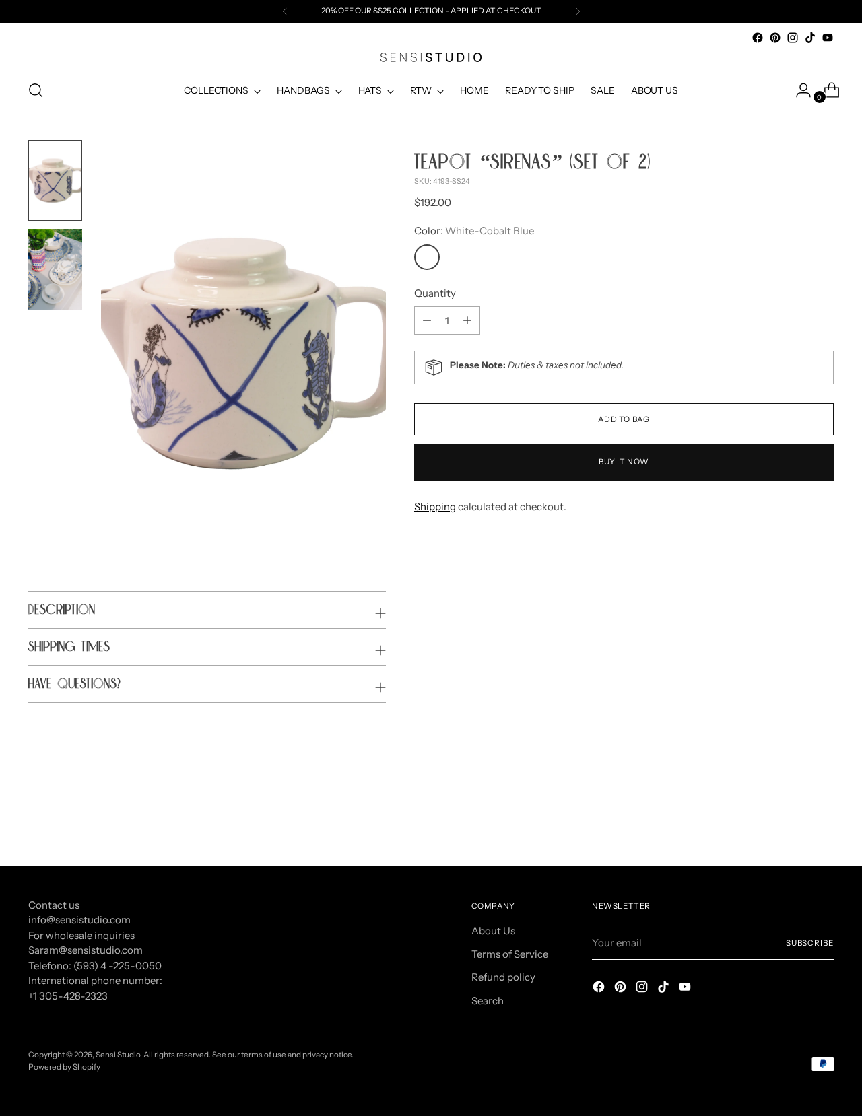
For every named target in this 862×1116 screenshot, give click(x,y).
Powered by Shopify (64, 1067)
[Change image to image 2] (55, 269)
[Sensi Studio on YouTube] (828, 38)
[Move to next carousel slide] (822, 819)
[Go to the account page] (798, 90)
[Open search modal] (35, 90)
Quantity (435, 293)
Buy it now (624, 461)
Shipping (435, 506)
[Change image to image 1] (55, 180)
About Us (493, 930)
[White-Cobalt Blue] (427, 257)
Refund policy (503, 977)
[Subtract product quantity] (467, 320)
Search (487, 1000)
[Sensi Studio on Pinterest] (775, 38)
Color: (474, 230)
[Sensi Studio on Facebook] (758, 38)
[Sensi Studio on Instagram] (793, 38)
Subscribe (810, 943)
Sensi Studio (118, 1054)
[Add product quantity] (427, 320)
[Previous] (285, 11)
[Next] (578, 11)
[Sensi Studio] (431, 57)
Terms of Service (509, 954)
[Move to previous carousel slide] (791, 819)
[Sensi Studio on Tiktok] (810, 38)
